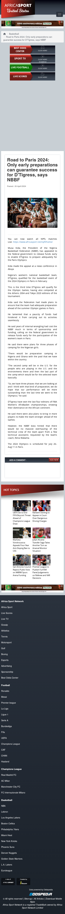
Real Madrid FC (8, 774)
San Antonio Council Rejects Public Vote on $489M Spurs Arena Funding (22, 571)
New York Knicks (9, 841)
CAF (3, 749)
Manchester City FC (10, 786)
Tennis (4, 636)
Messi (4, 696)
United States (18, 10)
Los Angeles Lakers (10, 817)
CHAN (4, 755)
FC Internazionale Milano (13, 792)
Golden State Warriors (11, 858)
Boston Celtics (8, 823)
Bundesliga (6, 726)
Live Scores (6, 612)
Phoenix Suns (7, 846)
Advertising (6, 665)
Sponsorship (7, 671)
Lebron (4, 811)
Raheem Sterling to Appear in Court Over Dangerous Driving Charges (41, 516)
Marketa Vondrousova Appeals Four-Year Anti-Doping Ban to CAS (21, 545)
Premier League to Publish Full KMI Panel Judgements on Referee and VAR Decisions (41, 572)
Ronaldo (5, 690)
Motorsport (6, 642)
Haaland (5, 761)
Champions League (10, 743)
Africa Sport (6, 607)
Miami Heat (6, 835)
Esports (4, 659)
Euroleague (6, 870)
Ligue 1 (4, 714)
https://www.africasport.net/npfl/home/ (33, 241)
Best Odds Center (9, 677)
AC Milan (5, 780)
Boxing (4, 654)
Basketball (14, 33)
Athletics (5, 630)
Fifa (3, 732)
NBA (3, 805)
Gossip (4, 624)
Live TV (4, 618)
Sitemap (28, 898)
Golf (3, 648)
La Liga (4, 708)
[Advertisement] (32, 115)
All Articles (39, 898)
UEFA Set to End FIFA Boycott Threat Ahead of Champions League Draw (22, 518)
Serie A (4, 720)
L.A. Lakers (6, 864)
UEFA (4, 737)
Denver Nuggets (9, 852)
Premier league (8, 702)
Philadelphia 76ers (10, 829)
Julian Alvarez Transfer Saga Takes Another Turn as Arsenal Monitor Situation (41, 545)
